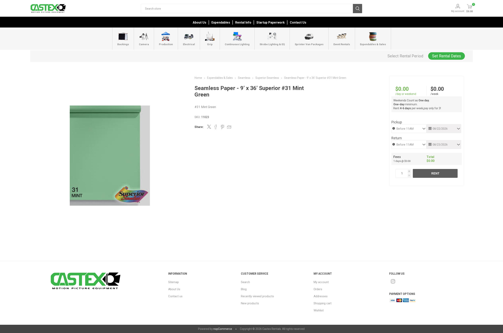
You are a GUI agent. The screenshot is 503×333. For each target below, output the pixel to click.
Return (396, 138)
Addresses (321, 296)
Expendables (220, 22)
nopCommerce (222, 328)
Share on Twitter (209, 127)
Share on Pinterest (222, 127)
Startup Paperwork (270, 22)
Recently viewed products (257, 296)
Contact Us (298, 22)
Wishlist (319, 310)
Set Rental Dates (446, 56)
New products (250, 303)
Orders (318, 289)
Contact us (175, 296)
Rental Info (243, 22)
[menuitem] (200, 282)
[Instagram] (393, 281)
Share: (199, 127)
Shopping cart (322, 303)
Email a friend (229, 127)
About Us (199, 22)
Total (430, 157)
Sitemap (173, 282)
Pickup (396, 122)
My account (457, 11)
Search (357, 8)
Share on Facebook (216, 127)
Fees (397, 157)
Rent (435, 173)
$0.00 (402, 89)
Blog (244, 289)
